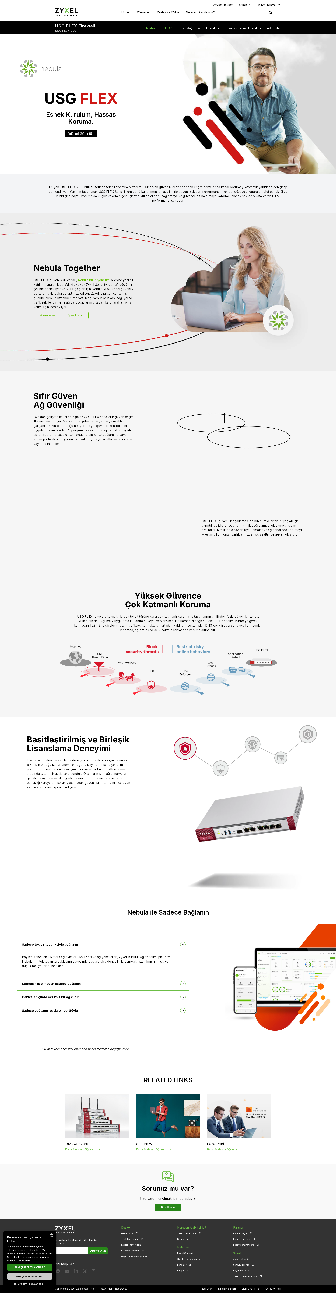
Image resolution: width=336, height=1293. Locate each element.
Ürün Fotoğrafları (189, 28)
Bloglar (180, 1270)
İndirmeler (274, 28)
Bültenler (181, 1264)
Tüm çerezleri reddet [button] (30, 1276)
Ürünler (125, 12)
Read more (25, 1260)
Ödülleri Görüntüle (81, 134)
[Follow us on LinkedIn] (76, 1272)
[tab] (103, 944)
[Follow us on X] (85, 1272)
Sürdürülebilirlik (241, 1264)
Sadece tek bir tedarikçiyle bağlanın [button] (50, 944)
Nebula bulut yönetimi (94, 280)
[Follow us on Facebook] (58, 1272)
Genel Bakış (127, 1233)
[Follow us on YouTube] (67, 1272)
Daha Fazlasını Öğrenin (80, 1149)
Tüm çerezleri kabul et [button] (30, 1267)
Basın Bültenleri (185, 1253)
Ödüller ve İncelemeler (189, 1259)
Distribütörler (184, 1239)
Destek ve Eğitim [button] (168, 12)
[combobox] (51, 1235)
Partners (242, 4)
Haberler (183, 1247)
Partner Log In (240, 1233)
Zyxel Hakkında (241, 1259)
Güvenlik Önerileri (130, 1250)
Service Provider (223, 4)
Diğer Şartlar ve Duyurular (134, 1256)
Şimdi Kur (75, 315)
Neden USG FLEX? (159, 28)
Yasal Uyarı (206, 1288)
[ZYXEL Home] (66, 12)
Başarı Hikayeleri (241, 1270)
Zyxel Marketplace (187, 1233)
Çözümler (143, 12)
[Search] (270, 12)
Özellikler (212, 28)
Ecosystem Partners (243, 1245)
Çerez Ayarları (273, 1288)
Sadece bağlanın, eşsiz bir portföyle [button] (50, 1010)
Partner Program (241, 1239)
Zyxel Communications (245, 1276)
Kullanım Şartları (227, 1288)
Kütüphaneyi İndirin (131, 1245)
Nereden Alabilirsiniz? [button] (200, 12)
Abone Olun (98, 1250)
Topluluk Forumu (129, 1239)
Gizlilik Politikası (251, 1288)
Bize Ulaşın (168, 1207)
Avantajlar (47, 315)
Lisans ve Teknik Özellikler (243, 28)
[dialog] (30, 1260)
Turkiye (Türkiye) (266, 4)
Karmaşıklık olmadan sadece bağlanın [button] (51, 983)
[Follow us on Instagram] (93, 1272)
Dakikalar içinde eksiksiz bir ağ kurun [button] (51, 997)
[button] (29, 1284)
